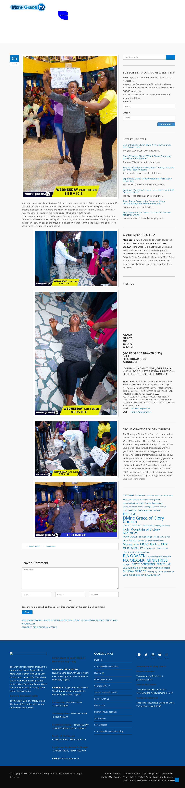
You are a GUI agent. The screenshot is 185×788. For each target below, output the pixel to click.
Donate (117, 777)
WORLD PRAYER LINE (133, 575)
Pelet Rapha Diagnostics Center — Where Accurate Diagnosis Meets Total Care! (144, 202)
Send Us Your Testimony (135, 780)
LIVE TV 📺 (99, 672)
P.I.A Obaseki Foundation (106, 666)
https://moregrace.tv (141, 412)
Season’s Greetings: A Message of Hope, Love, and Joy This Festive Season (148, 168)
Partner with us (101, 698)
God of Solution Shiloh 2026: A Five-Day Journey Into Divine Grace (147, 146)
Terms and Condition (163, 777)
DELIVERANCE (129, 510)
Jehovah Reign (145, 536)
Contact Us (106, 777)
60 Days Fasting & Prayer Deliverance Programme (141, 500)
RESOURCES (118, 7)
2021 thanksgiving (130, 503)
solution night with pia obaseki (154, 567)
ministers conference (156, 541)
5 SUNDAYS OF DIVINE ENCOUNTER (160, 496)
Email (126, 112)
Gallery (132, 7)
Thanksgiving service (155, 572)
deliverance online (149, 510)
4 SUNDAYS (128, 495)
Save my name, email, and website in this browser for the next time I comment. (63, 606)
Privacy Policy (129, 777)
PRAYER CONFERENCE (144, 564)
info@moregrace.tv (141, 408)
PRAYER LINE (164, 564)
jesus (156, 536)
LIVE (83, 7)
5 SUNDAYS (140, 495)
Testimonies (50, 546)
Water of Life (169, 572)
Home (63, 7)
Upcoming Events (151, 773)
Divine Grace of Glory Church (143, 519)
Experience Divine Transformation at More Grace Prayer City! (147, 179)
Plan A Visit (99, 705)
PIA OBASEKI (135, 556)
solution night (130, 567)
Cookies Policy (144, 777)
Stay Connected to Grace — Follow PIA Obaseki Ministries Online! (147, 213)
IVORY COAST (130, 536)
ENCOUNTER (148, 525)
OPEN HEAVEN (128, 552)
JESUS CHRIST (165, 537)
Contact (159, 7)
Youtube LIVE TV (102, 685)
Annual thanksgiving (153, 503)
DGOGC (129, 514)
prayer (127, 564)
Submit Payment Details (105, 692)
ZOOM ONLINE (152, 575)
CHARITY (104, 7)
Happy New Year (162, 525)
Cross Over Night (144, 507)
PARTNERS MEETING (142, 552)
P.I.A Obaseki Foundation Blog (108, 731)
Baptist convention (130, 507)
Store (92, 7)
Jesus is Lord (129, 540)
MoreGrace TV (34, 546)
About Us (117, 773)
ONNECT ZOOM (162, 548)
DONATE (64, 15)
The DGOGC (154, 780)
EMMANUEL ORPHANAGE (132, 526)
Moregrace (131, 544)
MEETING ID (142, 541)
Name (127, 101)
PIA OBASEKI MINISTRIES (145, 560)
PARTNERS (146, 7)
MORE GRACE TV (133, 548)
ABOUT (73, 7)
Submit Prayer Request (105, 711)
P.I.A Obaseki (100, 724)
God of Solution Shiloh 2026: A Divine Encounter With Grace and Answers (147, 157)
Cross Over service (159, 507)
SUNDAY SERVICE (134, 571)
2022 (142, 503)
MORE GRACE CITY (153, 544)
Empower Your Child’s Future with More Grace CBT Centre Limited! (148, 191)
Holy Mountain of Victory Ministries (141, 531)
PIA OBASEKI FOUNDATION (159, 556)
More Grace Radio (103, 679)
